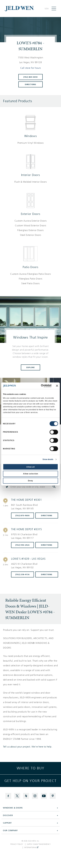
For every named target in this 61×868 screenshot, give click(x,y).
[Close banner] (57, 386)
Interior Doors (30, 175)
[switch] (54, 432)
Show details (47, 459)
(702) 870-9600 (22, 515)
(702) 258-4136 (22, 574)
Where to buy (30, 768)
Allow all (30, 467)
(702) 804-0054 (30, 77)
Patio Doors (30, 267)
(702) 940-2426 (22, 545)
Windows (30, 136)
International (30, 848)
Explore (30, 367)
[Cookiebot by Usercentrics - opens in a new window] (39, 385)
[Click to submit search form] (54, 486)
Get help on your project (30, 781)
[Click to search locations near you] (7, 486)
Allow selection (30, 474)
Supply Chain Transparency (39, 844)
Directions (30, 84)
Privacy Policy (16, 844)
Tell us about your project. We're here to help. (27, 746)
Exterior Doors (30, 214)
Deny (30, 481)
